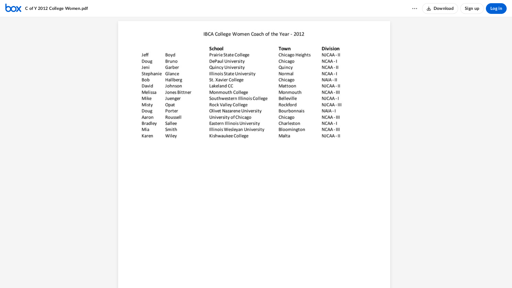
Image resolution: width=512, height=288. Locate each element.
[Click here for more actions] (414, 8)
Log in (496, 8)
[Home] (13, 8)
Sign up (472, 8)
